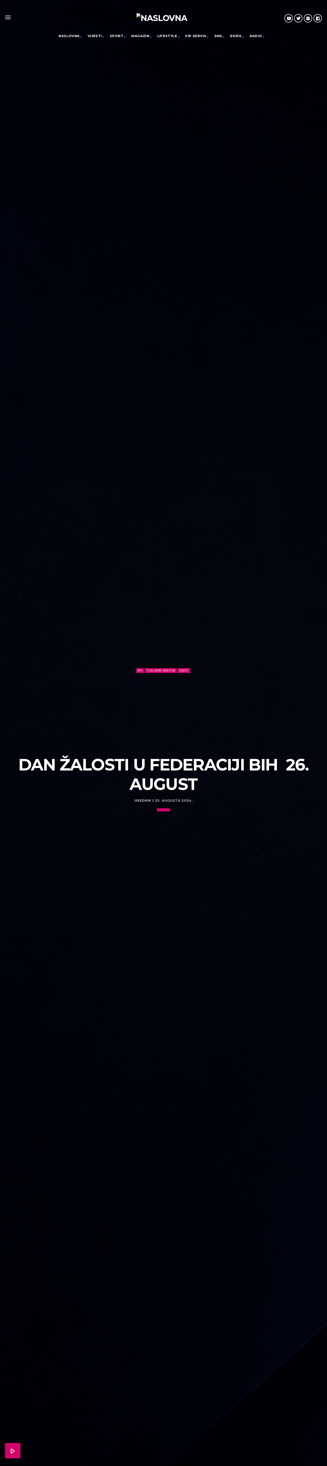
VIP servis (195, 36)
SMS (218, 36)
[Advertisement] (163, 712)
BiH (140, 670)
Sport (116, 36)
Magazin (140, 36)
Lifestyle (167, 36)
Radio (256, 36)
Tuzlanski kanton (161, 670)
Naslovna (69, 36)
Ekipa (235, 36)
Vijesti (95, 36)
